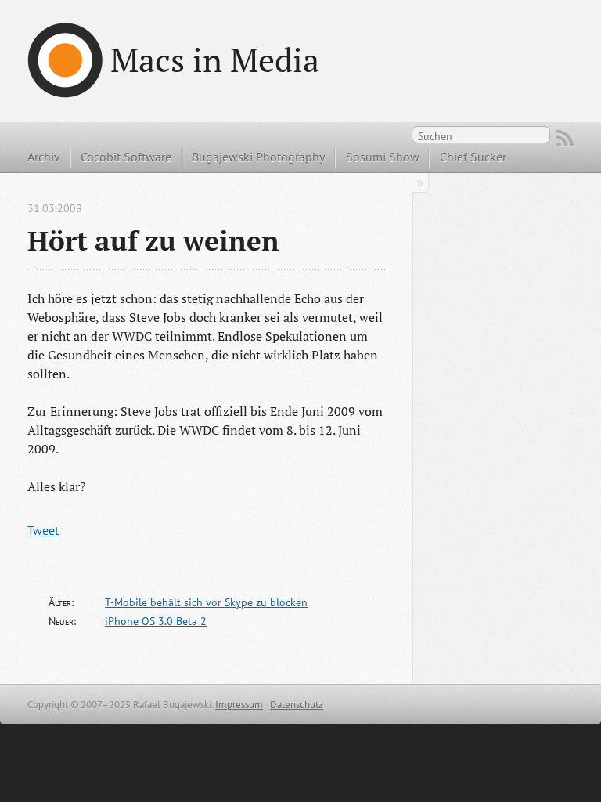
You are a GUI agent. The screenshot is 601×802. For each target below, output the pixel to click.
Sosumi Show (382, 156)
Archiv (43, 156)
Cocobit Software (126, 156)
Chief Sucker (473, 156)
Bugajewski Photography (258, 156)
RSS (565, 138)
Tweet (43, 530)
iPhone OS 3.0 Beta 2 (156, 621)
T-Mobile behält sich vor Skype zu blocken (206, 602)
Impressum (239, 704)
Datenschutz (296, 704)
